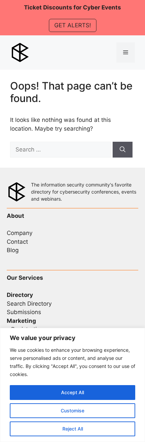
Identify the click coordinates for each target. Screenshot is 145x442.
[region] (72, 385)
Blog (13, 250)
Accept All (72, 392)
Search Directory (29, 303)
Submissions (24, 312)
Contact (17, 241)
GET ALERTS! (72, 25)
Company (19, 233)
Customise (72, 410)
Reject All (72, 429)
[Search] (123, 150)
